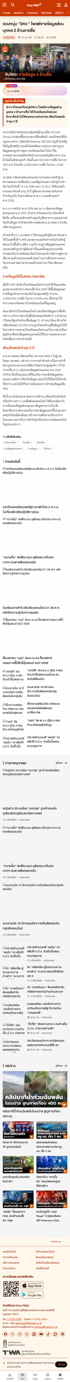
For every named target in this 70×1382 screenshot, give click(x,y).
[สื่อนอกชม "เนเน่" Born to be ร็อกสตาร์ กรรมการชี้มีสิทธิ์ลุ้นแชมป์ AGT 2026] (35, 636)
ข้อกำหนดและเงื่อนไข (45, 1251)
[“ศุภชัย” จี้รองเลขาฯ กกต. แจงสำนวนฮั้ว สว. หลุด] (18, 1199)
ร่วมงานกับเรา (9, 1268)
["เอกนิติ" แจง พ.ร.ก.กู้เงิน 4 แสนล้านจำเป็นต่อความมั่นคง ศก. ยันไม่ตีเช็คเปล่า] (14, 675)
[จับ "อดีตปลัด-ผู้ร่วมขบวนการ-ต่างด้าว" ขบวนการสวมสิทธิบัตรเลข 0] (14, 972)
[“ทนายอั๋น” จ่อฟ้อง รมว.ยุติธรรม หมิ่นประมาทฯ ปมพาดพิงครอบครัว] (35, 535)
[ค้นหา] (12, 5)
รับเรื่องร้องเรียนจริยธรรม (47, 1262)
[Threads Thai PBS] (27, 1334)
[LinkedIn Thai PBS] (62, 1334)
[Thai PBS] (34, 5)
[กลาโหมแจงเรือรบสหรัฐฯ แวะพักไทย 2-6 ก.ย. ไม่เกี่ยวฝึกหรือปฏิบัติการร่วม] (35, 485)
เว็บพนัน (26, 442)
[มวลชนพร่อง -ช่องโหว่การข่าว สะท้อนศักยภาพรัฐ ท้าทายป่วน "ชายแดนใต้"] (14, 1009)
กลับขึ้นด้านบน (56, 1241)
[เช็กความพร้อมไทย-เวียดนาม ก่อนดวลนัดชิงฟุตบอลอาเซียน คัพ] (14, 709)
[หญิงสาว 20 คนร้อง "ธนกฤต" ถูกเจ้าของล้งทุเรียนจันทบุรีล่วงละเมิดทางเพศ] (35, 786)
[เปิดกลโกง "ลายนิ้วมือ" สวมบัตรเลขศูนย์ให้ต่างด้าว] (51, 1164)
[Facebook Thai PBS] (5, 1334)
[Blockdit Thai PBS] (55, 1334)
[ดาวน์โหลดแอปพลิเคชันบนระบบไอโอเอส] (32, 1285)
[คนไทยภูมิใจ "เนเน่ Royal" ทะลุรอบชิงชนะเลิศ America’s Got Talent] (51, 1199)
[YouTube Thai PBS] (41, 1334)
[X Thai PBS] (12, 1334)
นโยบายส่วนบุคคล (11, 1262)
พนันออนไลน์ (10, 442)
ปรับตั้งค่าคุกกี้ (42, 1268)
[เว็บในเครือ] (4, 4)
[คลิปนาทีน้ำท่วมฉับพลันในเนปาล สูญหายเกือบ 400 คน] (35, 1089)
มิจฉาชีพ (41, 442)
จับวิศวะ (47, 449)
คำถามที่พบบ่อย (10, 1257)
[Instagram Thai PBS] (19, 1334)
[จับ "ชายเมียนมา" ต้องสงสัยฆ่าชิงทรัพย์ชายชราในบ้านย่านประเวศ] (14, 992)
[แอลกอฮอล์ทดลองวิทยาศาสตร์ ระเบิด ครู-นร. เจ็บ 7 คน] (51, 1130)
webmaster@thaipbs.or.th (28, 1323)
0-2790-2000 (14, 1319)
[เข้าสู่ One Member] (66, 4)
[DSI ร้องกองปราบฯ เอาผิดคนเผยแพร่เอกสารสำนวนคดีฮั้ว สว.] (14, 1046)
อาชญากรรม (9, 37)
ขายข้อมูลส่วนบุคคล (12, 449)
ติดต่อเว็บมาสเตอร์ (44, 1257)
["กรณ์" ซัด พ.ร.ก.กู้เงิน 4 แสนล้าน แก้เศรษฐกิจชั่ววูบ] (14, 726)
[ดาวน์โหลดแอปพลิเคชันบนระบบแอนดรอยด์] (32, 1294)
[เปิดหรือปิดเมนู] (59, 5)
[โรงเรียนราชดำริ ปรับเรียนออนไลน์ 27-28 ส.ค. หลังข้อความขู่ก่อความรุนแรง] (35, 585)
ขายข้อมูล (32, 449)
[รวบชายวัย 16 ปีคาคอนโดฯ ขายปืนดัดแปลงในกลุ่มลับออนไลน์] (14, 692)
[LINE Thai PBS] (34, 1334)
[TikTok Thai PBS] (48, 1334)
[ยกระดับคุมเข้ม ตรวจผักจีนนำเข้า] (18, 1164)
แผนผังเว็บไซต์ (9, 1251)
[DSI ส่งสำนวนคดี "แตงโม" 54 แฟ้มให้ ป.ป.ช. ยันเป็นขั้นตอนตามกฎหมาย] (14, 742)
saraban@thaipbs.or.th (46, 1327)
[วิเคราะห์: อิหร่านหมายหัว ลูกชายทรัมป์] (18, 1130)
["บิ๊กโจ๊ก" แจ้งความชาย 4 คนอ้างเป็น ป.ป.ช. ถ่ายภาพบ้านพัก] (14, 1029)
